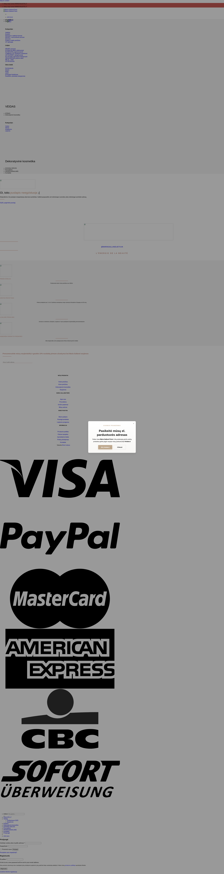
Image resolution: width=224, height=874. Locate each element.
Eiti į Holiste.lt (105, 447)
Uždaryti (119, 447)
